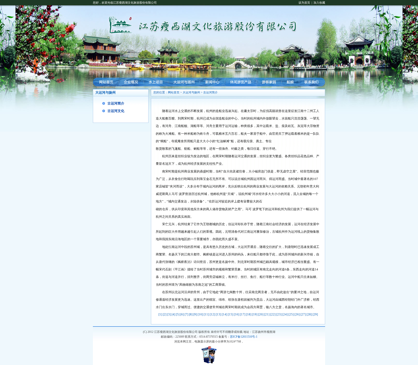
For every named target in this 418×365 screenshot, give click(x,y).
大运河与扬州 (191, 92)
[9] (195, 314)
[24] (285, 314)
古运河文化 (115, 111)
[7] (186, 314)
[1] (160, 314)
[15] (230, 314)
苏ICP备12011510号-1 (243, 336)
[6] (182, 314)
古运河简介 (115, 103)
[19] (254, 314)
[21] (266, 314)
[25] (291, 314)
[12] (212, 314)
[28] (309, 314)
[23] (279, 314)
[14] (224, 314)
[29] (315, 314)
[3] (169, 314)
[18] (248, 314)
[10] (200, 314)
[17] (242, 314)
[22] (273, 314)
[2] (164, 314)
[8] (191, 314)
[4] (173, 314)
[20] (260, 314)
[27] (303, 314)
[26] (297, 314)
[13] (218, 314)
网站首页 (173, 92)
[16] (236, 314)
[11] (206, 314)
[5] (177, 314)
